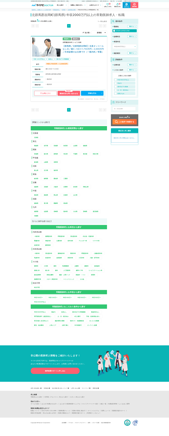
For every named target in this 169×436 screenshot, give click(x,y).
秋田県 (65, 145)
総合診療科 (37, 275)
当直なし (64, 312)
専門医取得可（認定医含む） (43, 316)
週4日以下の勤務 (122, 86)
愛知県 (56, 178)
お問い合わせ (74, 388)
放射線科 (97, 266)
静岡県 (46, 178)
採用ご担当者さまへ (104, 1)
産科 (56, 270)
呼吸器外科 (84, 253)
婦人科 (47, 270)
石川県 (46, 170)
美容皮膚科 (50, 275)
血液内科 (37, 245)
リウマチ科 (96, 240)
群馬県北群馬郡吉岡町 (123, 31)
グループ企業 (95, 422)
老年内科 (70, 240)
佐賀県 (46, 211)
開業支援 (95, 388)
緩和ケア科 (79, 270)
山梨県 (46, 162)
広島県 (65, 195)
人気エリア (52, 325)
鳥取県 (36, 195)
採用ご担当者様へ (35, 388)
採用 (89, 422)
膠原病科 (48, 245)
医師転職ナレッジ (64, 410)
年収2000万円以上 (40, 302)
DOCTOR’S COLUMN (49, 410)
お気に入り (46, 93)
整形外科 (73, 253)
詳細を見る (92, 93)
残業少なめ (120, 93)
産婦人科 (37, 270)
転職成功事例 (112, 403)
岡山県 (56, 195)
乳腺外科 (37, 258)
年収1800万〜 (96, 297)
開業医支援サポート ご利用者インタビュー (86, 413)
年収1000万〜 (38, 297)
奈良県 (75, 187)
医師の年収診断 (36, 413)
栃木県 (46, 154)
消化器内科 (73, 236)
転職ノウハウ (35, 410)
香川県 (46, 203)
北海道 (36, 137)
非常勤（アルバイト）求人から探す (56, 397)
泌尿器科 (59, 258)
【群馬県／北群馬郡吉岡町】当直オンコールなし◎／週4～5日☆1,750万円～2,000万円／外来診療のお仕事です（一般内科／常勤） (83, 49)
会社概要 (64, 422)
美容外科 (70, 258)
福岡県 (36, 211)
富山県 (36, 170)
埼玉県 (65, 154)
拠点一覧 (112, 1)
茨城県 (36, 154)
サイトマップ (85, 388)
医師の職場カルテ (64, 413)
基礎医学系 (37, 279)
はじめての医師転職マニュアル (70, 403)
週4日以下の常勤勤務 (78, 312)
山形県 (75, 145)
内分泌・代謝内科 (88, 236)
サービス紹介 (35, 403)
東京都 (85, 154)
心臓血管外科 (98, 253)
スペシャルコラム (93, 410)
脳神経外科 (61, 253)
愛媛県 (56, 203)
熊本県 (65, 211)
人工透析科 (66, 270)
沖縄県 (36, 216)
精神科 (36, 266)
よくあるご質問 (124, 403)
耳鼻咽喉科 (65, 266)
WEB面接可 (78, 325)
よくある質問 (119, 1)
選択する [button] (131, 26)
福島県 (85, 145)
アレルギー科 (83, 240)
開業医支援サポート (118, 410)
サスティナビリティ (80, 422)
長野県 (56, 162)
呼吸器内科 (61, 236)
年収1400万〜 (67, 297)
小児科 (46, 266)
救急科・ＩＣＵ (80, 275)
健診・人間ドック (64, 275)
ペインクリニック (68, 279)
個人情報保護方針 (106, 422)
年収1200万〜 (53, 297)
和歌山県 (86, 187)
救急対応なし (95, 312)
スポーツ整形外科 (52, 279)
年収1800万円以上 (40, 312)
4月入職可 (77, 316)
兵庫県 (65, 187)
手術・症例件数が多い (93, 316)
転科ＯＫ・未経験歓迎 (77, 321)
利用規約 (46, 388)
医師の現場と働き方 (79, 410)
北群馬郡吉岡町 (72, 9)
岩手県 (46, 145)
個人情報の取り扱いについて (59, 388)
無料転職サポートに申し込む (55, 371)
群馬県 (64, 9)
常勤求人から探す (36, 397)
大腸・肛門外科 (94, 258)
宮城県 (56, 145)
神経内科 (48, 240)
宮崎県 (85, 211)
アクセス (70, 422)
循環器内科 (48, 236)
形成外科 (48, 258)
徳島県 (36, 203)
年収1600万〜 (82, 297)
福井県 (56, 170)
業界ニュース (105, 410)
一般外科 (37, 253)
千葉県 (75, 154)
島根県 (46, 195)
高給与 (53, 312)
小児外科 (81, 258)
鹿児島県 (95, 211)
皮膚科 (77, 266)
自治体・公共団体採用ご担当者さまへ (90, 1)
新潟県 (36, 162)
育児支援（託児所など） (41, 321)
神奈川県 (95, 154)
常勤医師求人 (56, 9)
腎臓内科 (37, 240)
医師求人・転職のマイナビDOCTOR (41, 9)
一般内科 (37, 236)
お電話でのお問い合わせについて (131, 1)
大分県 (75, 211)
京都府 (46, 187)
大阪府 (56, 187)
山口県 (75, 195)
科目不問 (37, 287)
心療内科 (59, 240)
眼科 (55, 266)
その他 (82, 279)
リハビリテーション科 (95, 270)
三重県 (65, 178)
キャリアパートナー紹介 (90, 403)
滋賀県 (36, 187)
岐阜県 (36, 178)
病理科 (93, 275)
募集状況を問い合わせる (69, 93)
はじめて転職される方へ (50, 403)
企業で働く (65, 325)
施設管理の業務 (59, 321)
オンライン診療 (92, 325)
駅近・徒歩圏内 (39, 325)
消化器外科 (48, 253)
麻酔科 (86, 266)
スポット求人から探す (77, 397)
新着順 (99, 33)
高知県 (65, 203)
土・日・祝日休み (63, 316)
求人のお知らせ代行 (49, 413)
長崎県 (56, 211)
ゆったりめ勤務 (94, 321)
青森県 (36, 145)
